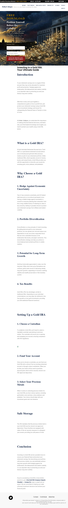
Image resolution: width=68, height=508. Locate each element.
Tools (63, 5)
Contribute (43, 497)
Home (24, 5)
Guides (57, 5)
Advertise (51, 497)
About (63, 8)
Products (50, 5)
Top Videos (30, 5)
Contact (35, 497)
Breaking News (41, 5)
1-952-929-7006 (21, 1)
